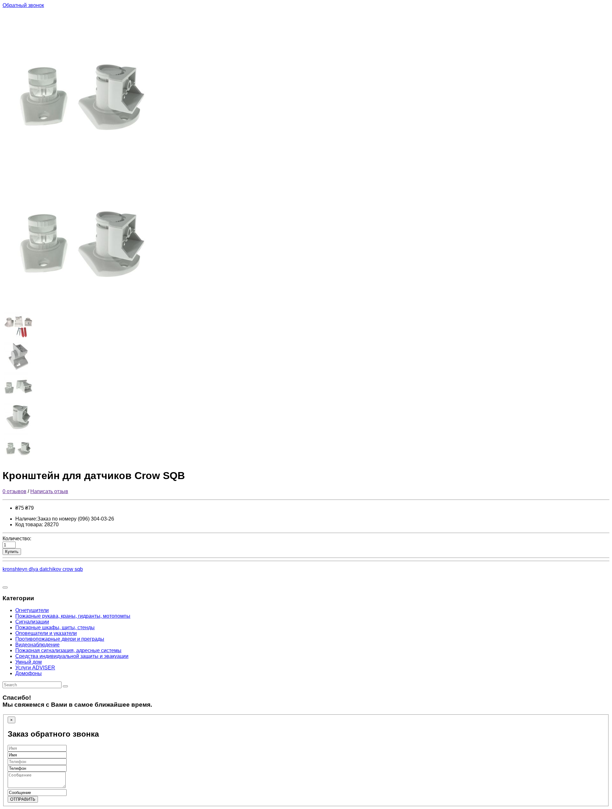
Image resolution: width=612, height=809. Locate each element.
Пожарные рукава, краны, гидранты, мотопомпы (72, 616)
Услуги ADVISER (35, 667)
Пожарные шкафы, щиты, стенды (55, 627)
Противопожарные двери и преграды (59, 639)
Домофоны (28, 673)
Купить (11, 551)
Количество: (17, 538)
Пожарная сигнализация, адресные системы (68, 650)
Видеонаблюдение (37, 644)
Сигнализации (32, 621)
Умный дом (28, 662)
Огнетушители (32, 610)
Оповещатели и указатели (46, 633)
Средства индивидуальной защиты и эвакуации (71, 656)
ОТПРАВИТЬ (22, 799)
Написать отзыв (49, 491)
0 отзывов (14, 491)
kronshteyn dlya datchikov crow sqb (43, 569)
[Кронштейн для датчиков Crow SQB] (82, 161)
